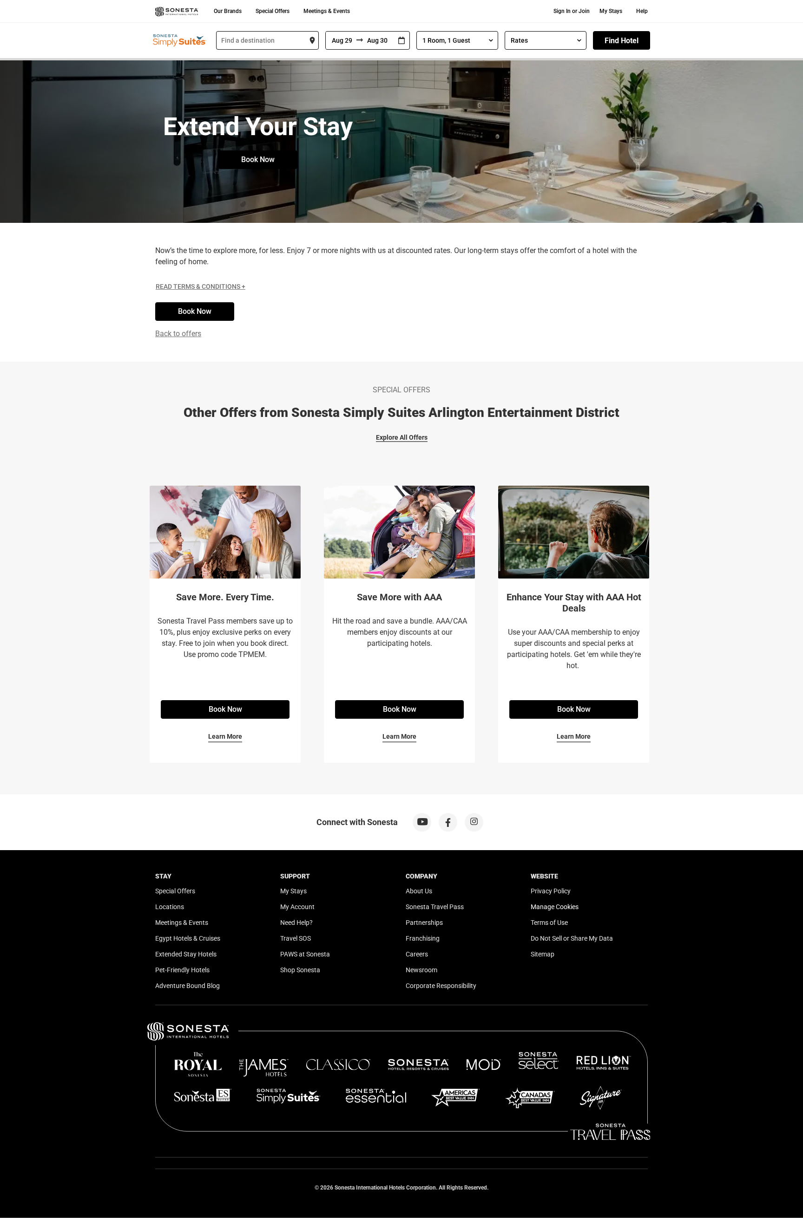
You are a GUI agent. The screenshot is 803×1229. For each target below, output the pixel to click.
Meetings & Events (326, 11)
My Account (297, 906)
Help (642, 11)
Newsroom (421, 970)
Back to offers (178, 333)
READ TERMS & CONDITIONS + (200, 286)
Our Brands (228, 11)
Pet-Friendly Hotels (182, 970)
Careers (417, 954)
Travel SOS (295, 938)
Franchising (423, 938)
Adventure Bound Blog (187, 985)
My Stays (610, 11)
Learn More (225, 736)
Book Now (258, 159)
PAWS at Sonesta (305, 954)
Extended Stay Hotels (186, 954)
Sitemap (542, 954)
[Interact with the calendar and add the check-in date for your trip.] (401, 40)
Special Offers (273, 11)
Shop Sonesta (300, 970)
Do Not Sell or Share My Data (572, 938)
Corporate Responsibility (441, 985)
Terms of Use (549, 922)
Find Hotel (621, 40)
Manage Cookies (555, 906)
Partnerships (424, 922)
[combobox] (267, 40)
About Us (419, 891)
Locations (169, 906)
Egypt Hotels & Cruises (187, 938)
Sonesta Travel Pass (435, 906)
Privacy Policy (551, 891)
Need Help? (296, 922)
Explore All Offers (402, 437)
